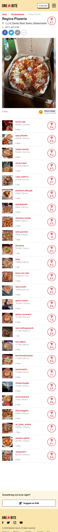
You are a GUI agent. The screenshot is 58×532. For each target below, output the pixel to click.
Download (43, 5)
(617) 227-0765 (12, 27)
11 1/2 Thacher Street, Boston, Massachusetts (26, 23)
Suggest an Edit (31, 503)
